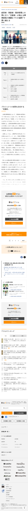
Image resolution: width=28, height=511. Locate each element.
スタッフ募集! (8, 488)
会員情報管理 (8, 490)
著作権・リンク (9, 486)
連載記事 (3, 455)
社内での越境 (14, 91)
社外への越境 (14, 89)
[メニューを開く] (2, 2)
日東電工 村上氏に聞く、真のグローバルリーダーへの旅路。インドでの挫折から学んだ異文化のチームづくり (15, 340)
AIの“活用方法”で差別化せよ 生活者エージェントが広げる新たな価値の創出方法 (15, 378)
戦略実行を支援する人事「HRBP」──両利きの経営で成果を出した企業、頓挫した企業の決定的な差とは (15, 346)
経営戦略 (16, 438)
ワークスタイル (4, 447)
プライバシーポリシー (10, 498)
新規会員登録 (14, 219)
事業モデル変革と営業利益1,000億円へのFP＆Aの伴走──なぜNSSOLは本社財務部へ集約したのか (15, 357)
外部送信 (7, 500)
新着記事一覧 (4, 431)
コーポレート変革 (18, 444)
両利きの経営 (9, 27)
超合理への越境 (14, 99)
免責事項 (7, 492)
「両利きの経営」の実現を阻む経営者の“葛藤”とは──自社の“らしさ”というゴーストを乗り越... (14, 274)
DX (15, 441)
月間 (22, 336)
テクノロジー (17, 447)
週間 (14, 336)
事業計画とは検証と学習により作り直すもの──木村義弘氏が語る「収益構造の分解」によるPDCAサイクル (15, 389)
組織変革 (3, 441)
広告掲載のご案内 (7, 421)
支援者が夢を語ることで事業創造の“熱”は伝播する (17, 96)
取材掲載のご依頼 (21, 421)
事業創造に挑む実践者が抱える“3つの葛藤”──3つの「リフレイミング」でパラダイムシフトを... (14, 269)
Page (5, 80)
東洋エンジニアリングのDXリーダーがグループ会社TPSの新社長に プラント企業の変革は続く (15, 363)
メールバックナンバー (15, 215)
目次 (14, 68)
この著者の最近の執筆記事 (15, 289)
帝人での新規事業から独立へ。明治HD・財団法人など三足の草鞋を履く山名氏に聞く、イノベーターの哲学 (15, 369)
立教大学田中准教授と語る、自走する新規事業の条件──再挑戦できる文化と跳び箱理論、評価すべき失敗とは (15, 352)
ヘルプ (7, 484)
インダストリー (4, 444)
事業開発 (3, 27)
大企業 (14, 27)
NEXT (23, 240)
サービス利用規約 (9, 496)
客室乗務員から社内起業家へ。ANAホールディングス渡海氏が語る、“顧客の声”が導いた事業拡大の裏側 (15, 383)
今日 (6, 336)
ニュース (3, 427)
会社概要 (7, 494)
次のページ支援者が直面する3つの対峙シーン (14, 234)
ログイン (14, 223)
